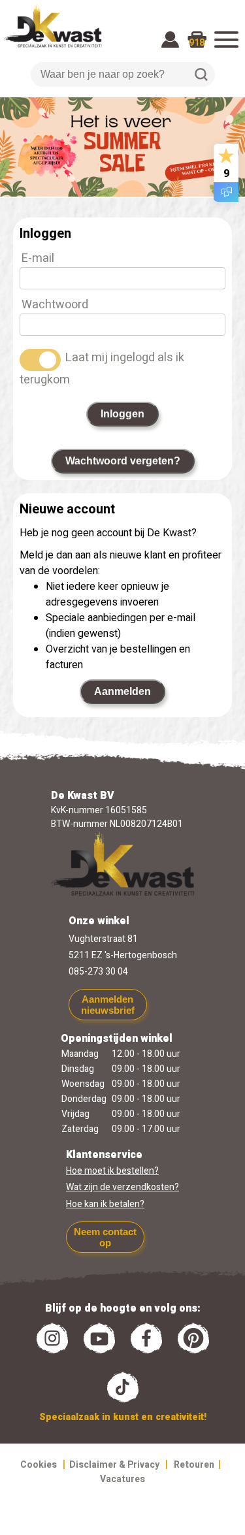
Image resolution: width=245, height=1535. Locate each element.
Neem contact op (105, 1237)
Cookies (38, 1465)
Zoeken (201, 74)
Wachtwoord (55, 305)
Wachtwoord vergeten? (122, 460)
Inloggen (122, 413)
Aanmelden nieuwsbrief (108, 1005)
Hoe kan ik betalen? (105, 1204)
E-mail (38, 258)
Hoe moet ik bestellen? (112, 1171)
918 (196, 43)
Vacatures (122, 1479)
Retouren (194, 1465)
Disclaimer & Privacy (114, 1465)
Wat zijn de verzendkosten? (122, 1187)
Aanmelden (122, 691)
